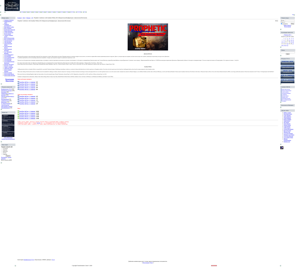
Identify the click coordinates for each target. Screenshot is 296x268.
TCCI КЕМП (7, 56)
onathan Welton (24, 103)
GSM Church (287, 127)
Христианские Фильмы (8, 49)
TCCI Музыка (8, 58)
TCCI (53, 259)
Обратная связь (8, 68)
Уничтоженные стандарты (286, 98)
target (38, 122)
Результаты (4, 157)
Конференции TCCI (6, 89)
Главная (22, 11)
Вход (85, 11)
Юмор (35, 11)
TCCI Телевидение (9, 57)
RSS (293, 14)
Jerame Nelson (287, 125)
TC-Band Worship (5, 103)
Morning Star (287, 132)
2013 (24, 17)
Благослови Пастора (9, 75)
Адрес (39, 11)
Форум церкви (8, 72)
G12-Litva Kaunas (288, 133)
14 (282, 42)
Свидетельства (8, 40)
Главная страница (9, 20)
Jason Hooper (287, 123)
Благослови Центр (9, 74)
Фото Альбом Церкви (7, 70)
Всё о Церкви (7, 28)
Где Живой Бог (284, 94)
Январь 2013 (287, 34)
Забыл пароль (287, 25)
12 (291, 40)
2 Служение (27, 84)
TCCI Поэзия (7, 60)
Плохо (4, 153)
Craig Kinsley (287, 126)
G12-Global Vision (288, 137)
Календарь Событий (9, 29)
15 (284, 42)
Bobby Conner (287, 112)
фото (43, 11)
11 (289, 40)
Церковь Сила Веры (289, 134)
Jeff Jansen (286, 122)
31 (287, 45)
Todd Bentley (287, 121)
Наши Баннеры (8, 31)
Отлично (5, 148)
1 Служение (27, 82)
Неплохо (5, 151)
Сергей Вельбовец (288, 129)
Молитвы (3, 102)
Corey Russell (287, 115)
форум (47, 11)
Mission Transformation (287, 139)
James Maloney (287, 116)
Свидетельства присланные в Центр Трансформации (6, 106)
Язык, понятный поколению (286, 99)
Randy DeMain (287, 119)
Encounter (3, 92)
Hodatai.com (287, 141)
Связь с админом (8, 67)
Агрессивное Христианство (286, 93)
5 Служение (31, 103)
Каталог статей (8, 65)
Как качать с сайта (9, 27)
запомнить (285, 23)
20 (293, 42)
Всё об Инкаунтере (9, 38)
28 (32, 17)
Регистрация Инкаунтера (9, 80)
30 (285, 45)
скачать (52, 11)
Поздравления (5, 99)
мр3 (26, 11)
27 (293, 43)
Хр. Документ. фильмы (8, 52)
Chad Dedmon (287, 118)
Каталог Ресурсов (9, 64)
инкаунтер (72, 11)
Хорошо (5, 150)
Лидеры (57, 11)
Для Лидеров (7, 42)
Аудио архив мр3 (8, 32)
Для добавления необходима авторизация (8, 138)
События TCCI (5, 100)
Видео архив (7, 34)
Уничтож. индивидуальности (286, 90)
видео (30, 11)
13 (293, 40)
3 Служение (27, 85)
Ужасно (5, 154)
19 (291, 42)
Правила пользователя (7, 25)
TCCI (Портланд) (8, 54)
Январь (28, 17)
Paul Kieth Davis (288, 114)
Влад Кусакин (287, 130)
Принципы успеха (285, 97)
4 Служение (27, 87)
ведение (67, 11)
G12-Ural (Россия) (288, 136)
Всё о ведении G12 (9, 39)
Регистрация (79, 11)
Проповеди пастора (6, 90)
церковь (62, 11)
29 (284, 45)
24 (287, 43)
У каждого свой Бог (285, 91)
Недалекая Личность (285, 95)
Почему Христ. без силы (286, 89)
